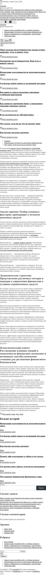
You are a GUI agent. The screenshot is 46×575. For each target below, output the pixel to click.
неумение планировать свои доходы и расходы (19, 236)
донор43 (3, 6)
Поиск (2, 485)
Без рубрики (8, 542)
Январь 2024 (8, 533)
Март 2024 (8, 529)
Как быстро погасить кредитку (14, 132)
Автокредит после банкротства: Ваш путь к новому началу (21, 502)
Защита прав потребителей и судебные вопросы (21, 30)
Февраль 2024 (9, 531)
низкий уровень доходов (23, 243)
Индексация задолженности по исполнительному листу (20, 504)
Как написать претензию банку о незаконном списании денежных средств (21, 104)
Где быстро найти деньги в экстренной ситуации (22, 83)
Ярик (2, 430)
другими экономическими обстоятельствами (16, 250)
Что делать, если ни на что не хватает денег (20, 124)
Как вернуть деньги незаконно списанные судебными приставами (19, 93)
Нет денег (19, 414)
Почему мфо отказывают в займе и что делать (21, 456)
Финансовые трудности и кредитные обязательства (23, 32)
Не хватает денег (9, 414)
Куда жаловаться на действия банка (17, 115)
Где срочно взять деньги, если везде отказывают (22, 466)
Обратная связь (9, 36)
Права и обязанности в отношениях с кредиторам (22, 34)
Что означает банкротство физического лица (21, 477)
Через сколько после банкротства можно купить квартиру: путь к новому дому (22, 51)
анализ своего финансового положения (14, 163)
